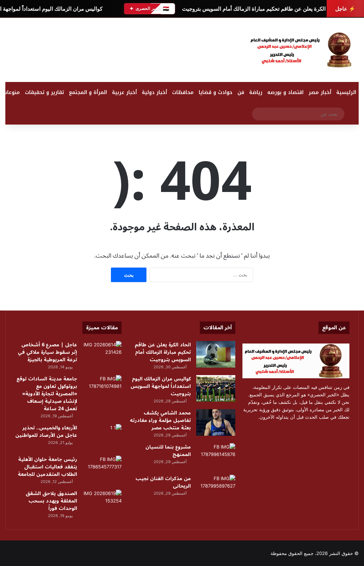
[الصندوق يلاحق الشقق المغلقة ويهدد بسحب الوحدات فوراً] (102, 503)
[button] (231, 51)
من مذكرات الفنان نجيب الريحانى (163, 482)
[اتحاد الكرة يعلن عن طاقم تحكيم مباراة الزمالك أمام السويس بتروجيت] (215, 354)
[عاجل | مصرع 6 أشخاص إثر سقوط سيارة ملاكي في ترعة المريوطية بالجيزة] (102, 354)
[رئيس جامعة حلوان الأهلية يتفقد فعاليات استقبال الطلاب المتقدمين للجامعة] (102, 469)
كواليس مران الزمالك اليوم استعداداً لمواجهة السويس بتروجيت (160, 386)
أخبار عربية (124, 92)
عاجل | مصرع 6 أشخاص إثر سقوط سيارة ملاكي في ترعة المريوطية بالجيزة (47, 352)
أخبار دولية (154, 92)
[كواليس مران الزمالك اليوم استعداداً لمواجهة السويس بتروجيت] (215, 388)
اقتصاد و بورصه (285, 92)
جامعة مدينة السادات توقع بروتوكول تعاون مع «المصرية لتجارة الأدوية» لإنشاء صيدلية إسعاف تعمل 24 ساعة (46, 394)
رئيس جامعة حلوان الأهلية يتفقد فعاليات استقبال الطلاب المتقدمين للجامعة (47, 466)
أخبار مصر (320, 92)
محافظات (183, 92)
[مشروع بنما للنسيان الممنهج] (215, 456)
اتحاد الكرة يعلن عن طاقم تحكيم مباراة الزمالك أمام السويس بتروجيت (259, 9)
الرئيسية (346, 92)
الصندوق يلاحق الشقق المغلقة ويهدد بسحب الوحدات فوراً (51, 500)
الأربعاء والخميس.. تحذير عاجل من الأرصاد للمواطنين (46, 431)
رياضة (255, 92)
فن (240, 92)
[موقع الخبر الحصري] (303, 50)
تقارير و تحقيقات (44, 92)
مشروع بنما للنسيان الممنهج (168, 451)
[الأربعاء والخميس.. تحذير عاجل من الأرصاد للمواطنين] (102, 437)
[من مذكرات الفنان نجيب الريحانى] (215, 488)
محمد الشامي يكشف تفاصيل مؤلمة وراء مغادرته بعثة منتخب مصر (160, 420)
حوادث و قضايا (215, 92)
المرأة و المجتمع (88, 92)
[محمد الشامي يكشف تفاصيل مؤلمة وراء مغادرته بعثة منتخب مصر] (215, 422)
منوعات (11, 92)
